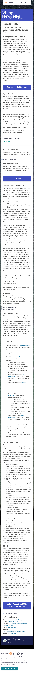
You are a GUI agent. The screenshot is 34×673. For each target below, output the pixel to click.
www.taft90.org (13, 622)
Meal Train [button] (17, 179)
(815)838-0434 (12, 627)
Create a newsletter (9, 668)
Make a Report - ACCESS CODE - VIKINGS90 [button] (17, 605)
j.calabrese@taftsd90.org (14, 620)
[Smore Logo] (9, 2)
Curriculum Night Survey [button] (17, 87)
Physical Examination (24, 345)
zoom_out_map (31, 160)
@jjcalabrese (12, 633)
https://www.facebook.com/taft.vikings (14, 631)
